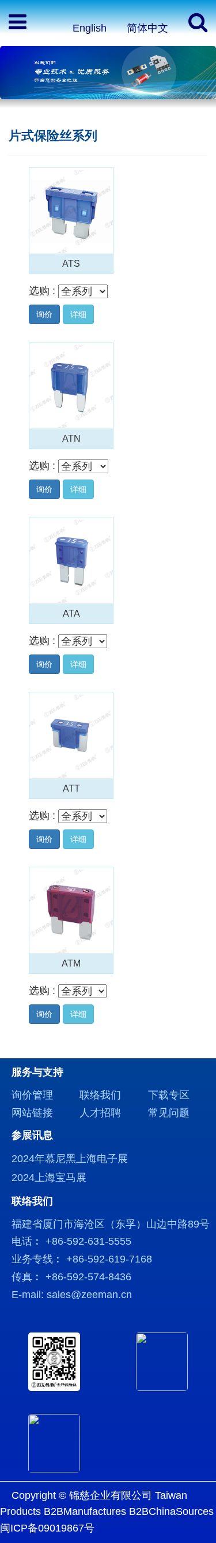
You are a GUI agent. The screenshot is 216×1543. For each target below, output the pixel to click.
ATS (71, 263)
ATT (71, 788)
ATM (71, 963)
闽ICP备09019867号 (47, 1528)
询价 (44, 314)
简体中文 (147, 28)
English (90, 28)
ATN (71, 438)
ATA (71, 613)
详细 (78, 314)
